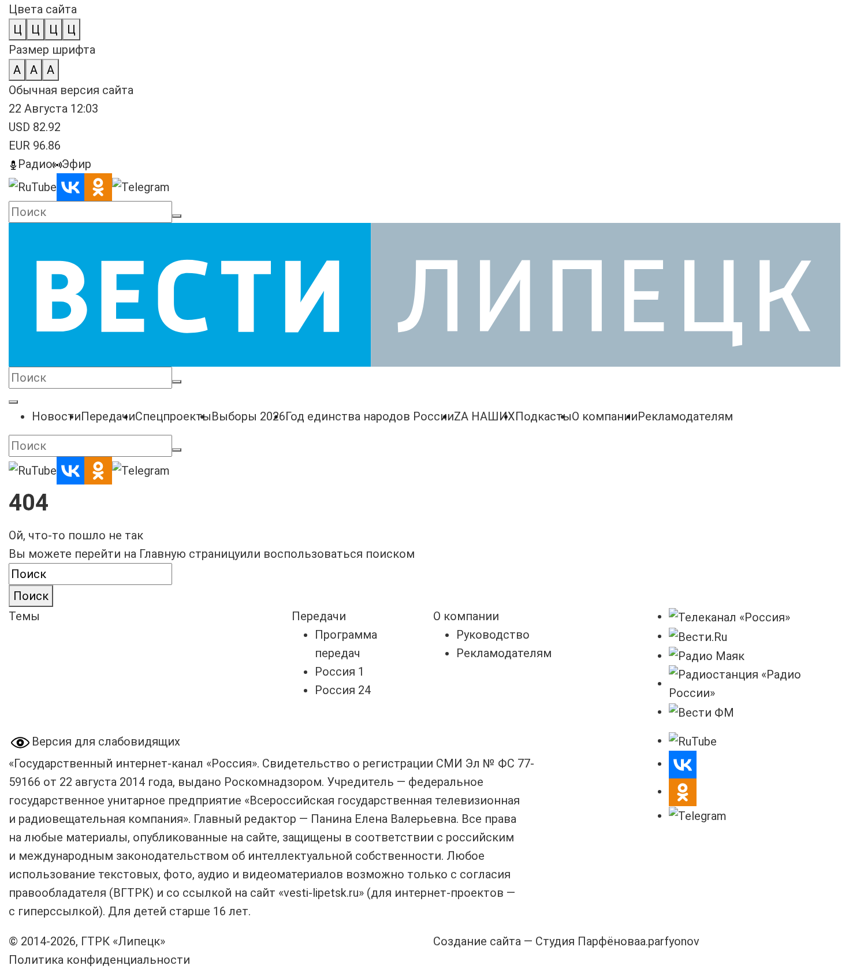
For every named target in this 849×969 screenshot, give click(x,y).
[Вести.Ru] (698, 636)
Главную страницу (189, 554)
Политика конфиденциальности (99, 960)
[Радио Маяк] (706, 655)
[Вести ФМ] (701, 711)
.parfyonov (669, 941)
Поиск (31, 596)
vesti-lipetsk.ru (321, 893)
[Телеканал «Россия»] (729, 616)
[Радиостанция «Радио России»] (755, 683)
